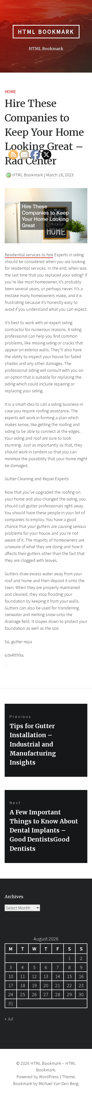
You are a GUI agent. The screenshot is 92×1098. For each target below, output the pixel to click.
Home (10, 91)
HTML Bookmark (46, 31)
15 (69, 976)
